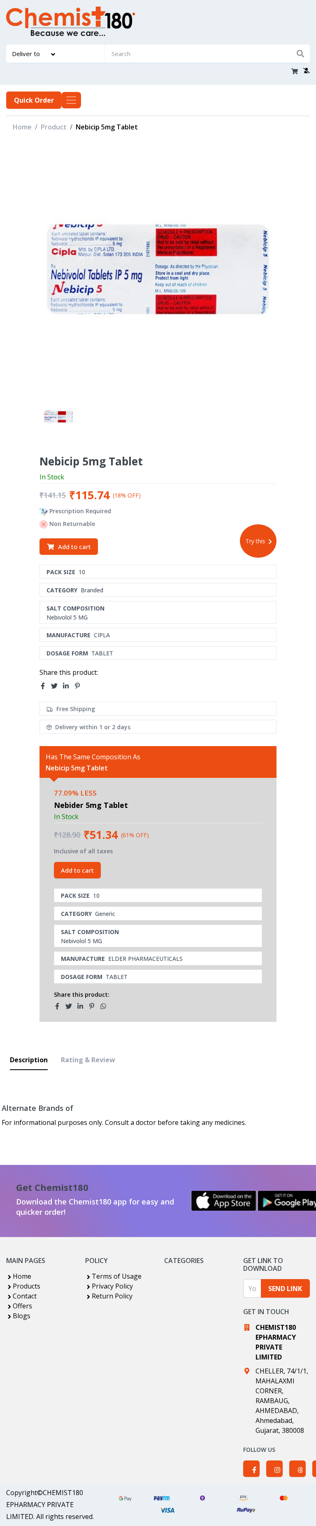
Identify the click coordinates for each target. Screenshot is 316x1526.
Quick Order (34, 100)
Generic (105, 914)
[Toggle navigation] (71, 100)
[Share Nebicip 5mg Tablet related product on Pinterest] (94, 1006)
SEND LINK (285, 1288)
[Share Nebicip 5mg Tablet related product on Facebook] (59, 1006)
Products (26, 1286)
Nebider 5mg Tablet (91, 805)
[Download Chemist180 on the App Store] (224, 1201)
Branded (92, 590)
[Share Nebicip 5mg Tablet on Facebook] (45, 686)
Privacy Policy (112, 1286)
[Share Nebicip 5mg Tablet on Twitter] (57, 686)
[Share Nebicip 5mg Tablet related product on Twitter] (71, 1006)
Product (54, 126)
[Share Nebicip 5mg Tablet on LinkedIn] (68, 686)
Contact (25, 1296)
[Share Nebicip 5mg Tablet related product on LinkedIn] (82, 1006)
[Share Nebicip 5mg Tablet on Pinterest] (80, 686)
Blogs (21, 1315)
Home (22, 126)
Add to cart (74, 546)
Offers (22, 1305)
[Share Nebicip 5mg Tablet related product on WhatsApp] (106, 1006)
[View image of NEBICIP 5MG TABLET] (58, 416)
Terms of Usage (117, 1276)
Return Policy (112, 1296)
